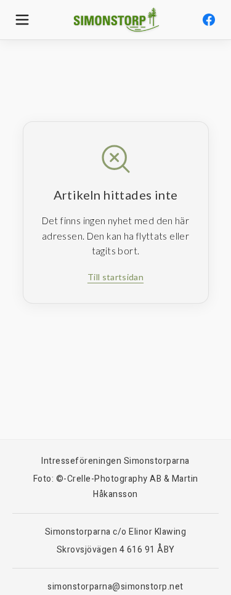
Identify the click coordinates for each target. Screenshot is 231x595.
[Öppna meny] (22, 19)
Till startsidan (115, 277)
